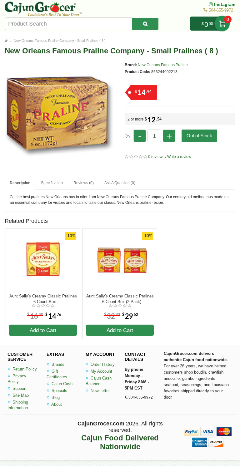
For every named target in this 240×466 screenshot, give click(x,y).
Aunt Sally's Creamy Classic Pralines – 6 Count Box (43, 299)
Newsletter (99, 390)
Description (20, 183)
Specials (58, 390)
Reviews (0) (83, 183)
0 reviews (156, 157)
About (56, 404)
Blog (55, 397)
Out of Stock (199, 135)
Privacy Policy (17, 379)
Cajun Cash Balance (99, 381)
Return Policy (24, 369)
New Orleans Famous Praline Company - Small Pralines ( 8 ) (60, 40)
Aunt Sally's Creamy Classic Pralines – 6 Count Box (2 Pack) (120, 299)
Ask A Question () (119, 183)
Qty (127, 136)
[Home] (6, 40)
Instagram (224, 4)
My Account (100, 371)
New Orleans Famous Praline (163, 65)
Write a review (179, 157)
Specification (52, 183)
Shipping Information (18, 405)
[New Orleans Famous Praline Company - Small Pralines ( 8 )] (59, 168)
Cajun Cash (61, 383)
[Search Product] (145, 24)
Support (19, 388)
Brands (57, 364)
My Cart (222, 23)
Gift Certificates (57, 374)
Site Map (20, 395)
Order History (102, 364)
